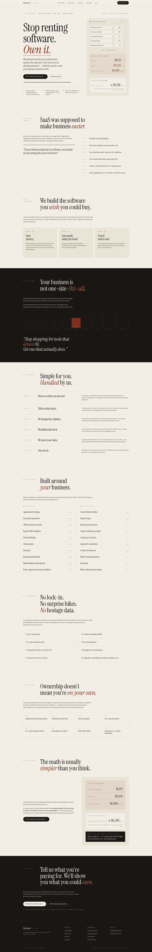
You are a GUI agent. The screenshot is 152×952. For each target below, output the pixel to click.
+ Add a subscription (107, 50)
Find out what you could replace (36, 819)
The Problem (61, 3)
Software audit (91, 939)
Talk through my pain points (58, 904)
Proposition (68, 933)
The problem (68, 930)
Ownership (89, 3)
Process (67, 936)
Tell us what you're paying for (35, 76)
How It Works (71, 3)
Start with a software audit (34, 904)
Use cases (67, 939)
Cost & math (90, 936)
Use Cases (80, 3)
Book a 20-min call (115, 933)
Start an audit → (123, 2)
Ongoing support (92, 933)
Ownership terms (92, 930)
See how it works (56, 76)
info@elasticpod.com (116, 930)
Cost (95, 3)
